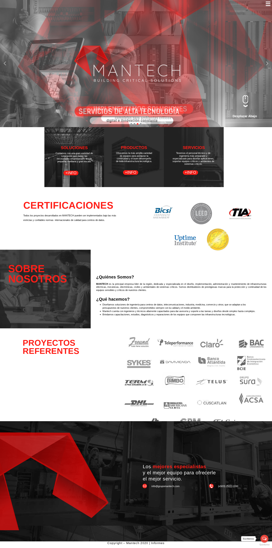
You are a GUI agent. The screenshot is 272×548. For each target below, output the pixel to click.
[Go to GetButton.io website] (264, 545)
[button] (4, 63)
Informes (157, 543)
